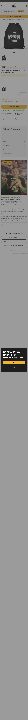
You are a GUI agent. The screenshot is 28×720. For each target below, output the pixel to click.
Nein (14, 367)
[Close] (25, 350)
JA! (14, 362)
